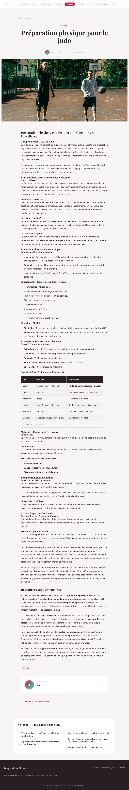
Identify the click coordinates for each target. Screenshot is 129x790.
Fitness (81, 4)
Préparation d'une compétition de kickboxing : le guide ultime (40, 734)
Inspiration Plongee (16, 768)
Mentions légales (108, 767)
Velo (114, 4)
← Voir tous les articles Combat (35, 701)
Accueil (25, 4)
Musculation (102, 4)
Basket (58, 4)
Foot (90, 4)
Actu (35, 4)
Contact (121, 767)
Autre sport (46, 4)
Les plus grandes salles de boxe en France (86, 747)
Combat (70, 4)
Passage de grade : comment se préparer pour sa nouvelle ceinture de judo (88, 740)
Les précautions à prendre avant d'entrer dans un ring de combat (40, 742)
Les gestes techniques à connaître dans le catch (88, 733)
